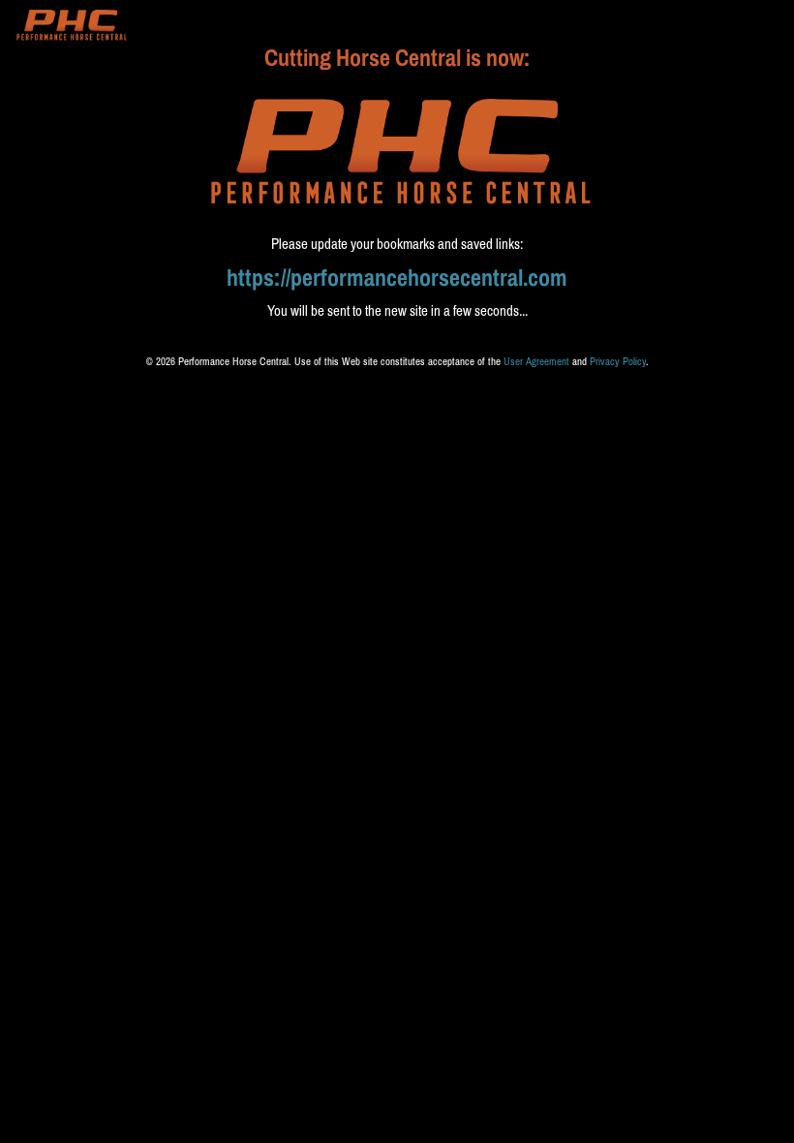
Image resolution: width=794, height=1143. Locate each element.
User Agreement (536, 361)
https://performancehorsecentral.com (397, 278)
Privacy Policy (618, 361)
